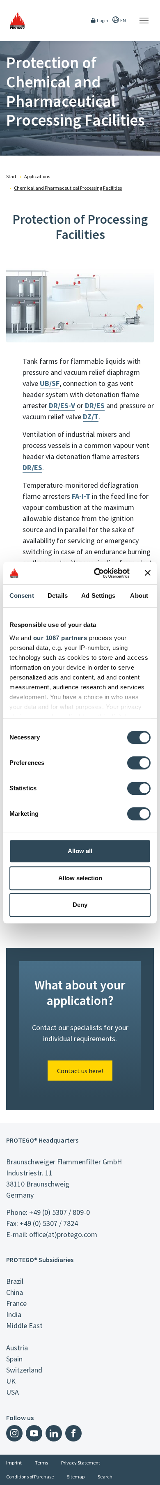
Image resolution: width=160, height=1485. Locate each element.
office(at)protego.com (63, 1234)
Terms (41, 1463)
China (14, 1292)
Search (105, 1477)
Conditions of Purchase (30, 1477)
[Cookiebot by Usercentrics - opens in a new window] (97, 573)
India (13, 1314)
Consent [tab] (21, 595)
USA (12, 1392)
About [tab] (139, 595)
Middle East (24, 1325)
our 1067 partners (60, 637)
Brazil (14, 1281)
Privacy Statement (80, 1463)
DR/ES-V (62, 405)
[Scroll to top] (148, 1473)
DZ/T (90, 416)
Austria (17, 1347)
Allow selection (80, 877)
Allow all (80, 850)
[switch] (139, 762)
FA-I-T (80, 496)
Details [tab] (58, 595)
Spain (14, 1358)
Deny (80, 904)
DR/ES (95, 405)
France (16, 1303)
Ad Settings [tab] (98, 595)
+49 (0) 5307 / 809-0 (59, 1212)
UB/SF (49, 383)
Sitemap (76, 1477)
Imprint (14, 1463)
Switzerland (24, 1370)
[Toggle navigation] (144, 21)
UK (11, 1381)
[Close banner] (148, 573)
